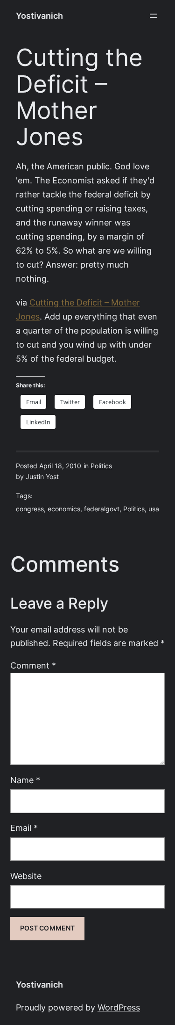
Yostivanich (39, 16)
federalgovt (101, 509)
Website (26, 876)
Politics (101, 466)
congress (30, 509)
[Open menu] (153, 16)
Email (24, 828)
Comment (33, 665)
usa (153, 509)
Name (25, 780)
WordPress (119, 1007)
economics (64, 509)
